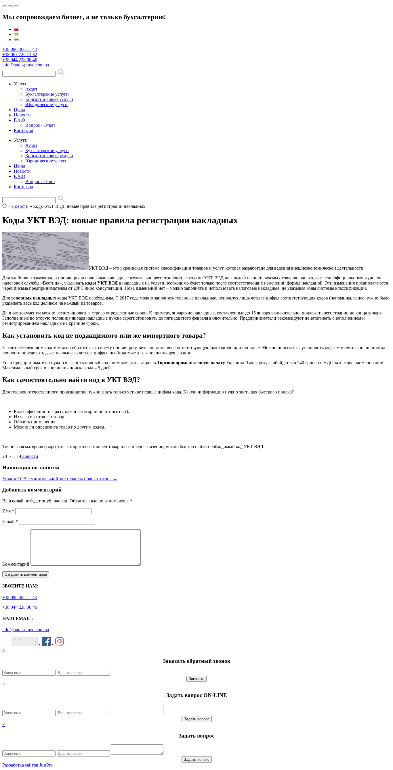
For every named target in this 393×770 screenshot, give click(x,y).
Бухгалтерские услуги (47, 94)
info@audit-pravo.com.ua (25, 64)
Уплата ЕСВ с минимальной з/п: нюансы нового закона (59, 478)
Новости (22, 114)
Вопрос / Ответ (40, 125)
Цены (19, 109)
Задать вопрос (196, 719)
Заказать (196, 679)
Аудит (31, 89)
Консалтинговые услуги (49, 99)
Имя (8, 510)
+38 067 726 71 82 (19, 54)
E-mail (10, 521)
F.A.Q (19, 120)
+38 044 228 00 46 (19, 59)
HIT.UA (17, 639)
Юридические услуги (46, 104)
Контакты (23, 130)
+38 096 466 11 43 (19, 49)
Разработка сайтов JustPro (27, 765)
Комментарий (15, 564)
